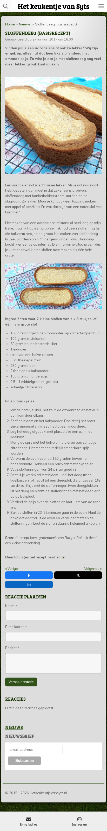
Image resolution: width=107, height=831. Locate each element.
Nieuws (25, 24)
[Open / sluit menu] (101, 6)
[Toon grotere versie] (53, 125)
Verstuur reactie (21, 682)
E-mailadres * (16, 627)
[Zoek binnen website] (5, 6)
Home (10, 24)
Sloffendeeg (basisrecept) (56, 24)
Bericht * (12, 648)
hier (62, 557)
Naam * (11, 606)
